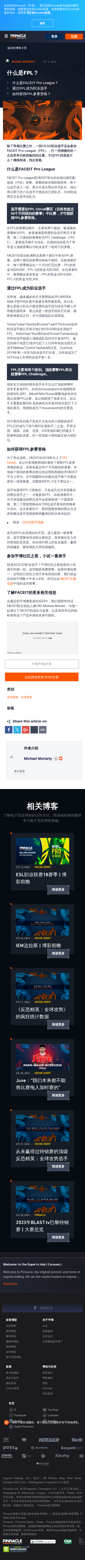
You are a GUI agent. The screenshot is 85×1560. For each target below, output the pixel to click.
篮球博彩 (11, 1331)
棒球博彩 (11, 1336)
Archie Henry (43, 867)
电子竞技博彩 (13, 1357)
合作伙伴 (47, 1336)
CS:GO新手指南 (33, 522)
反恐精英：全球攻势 (19, 697)
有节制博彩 (12, 1372)
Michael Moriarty (23, 62)
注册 (74, 36)
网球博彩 (11, 1346)
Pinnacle (40, 1215)
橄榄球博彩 (12, 1341)
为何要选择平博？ (52, 1341)
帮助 (45, 1383)
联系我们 (47, 1372)
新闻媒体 (47, 1331)
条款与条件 (12, 1377)
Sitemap (47, 1388)
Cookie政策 (12, 1388)
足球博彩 (11, 1325)
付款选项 (47, 1393)
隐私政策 (11, 1383)
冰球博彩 (11, 1351)
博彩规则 (47, 1377)
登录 (54, 36)
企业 (45, 1325)
